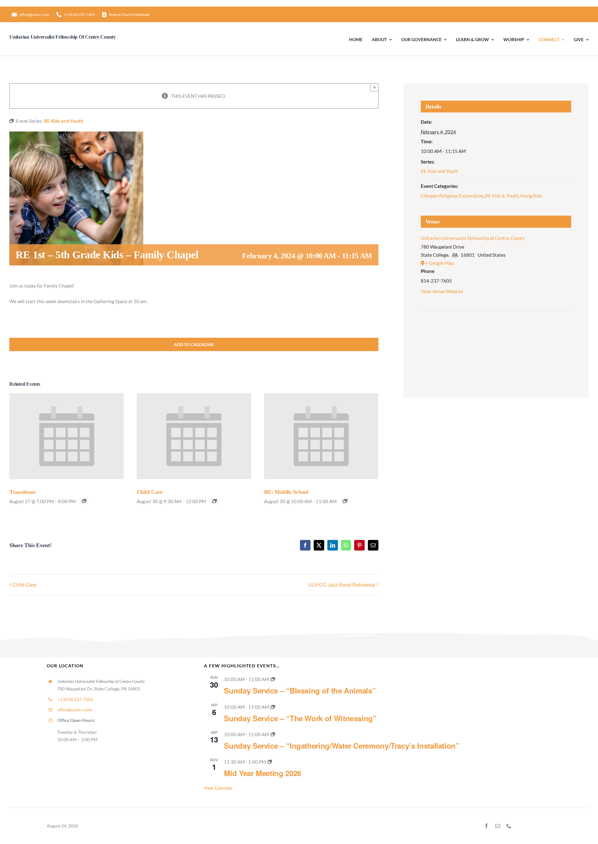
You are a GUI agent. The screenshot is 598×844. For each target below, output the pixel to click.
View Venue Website (442, 291)
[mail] (497, 825)
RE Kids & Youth (501, 195)
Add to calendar (194, 344)
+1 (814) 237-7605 (75, 699)
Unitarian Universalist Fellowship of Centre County (473, 238)
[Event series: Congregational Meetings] (270, 762)
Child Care (150, 492)
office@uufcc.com (74, 709)
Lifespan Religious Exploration (452, 195)
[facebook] (486, 825)
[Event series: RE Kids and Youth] (345, 501)
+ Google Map (439, 263)
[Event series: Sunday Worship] (273, 679)
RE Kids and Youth (439, 171)
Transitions (22, 492)
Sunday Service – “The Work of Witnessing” (300, 718)
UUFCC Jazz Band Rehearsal (341, 584)
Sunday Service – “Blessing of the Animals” (300, 690)
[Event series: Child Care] (214, 501)
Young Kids (531, 195)
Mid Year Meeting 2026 (262, 773)
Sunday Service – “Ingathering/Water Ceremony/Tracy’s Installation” (341, 745)
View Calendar (218, 788)
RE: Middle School (286, 492)
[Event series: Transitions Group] (84, 501)
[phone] (508, 825)
